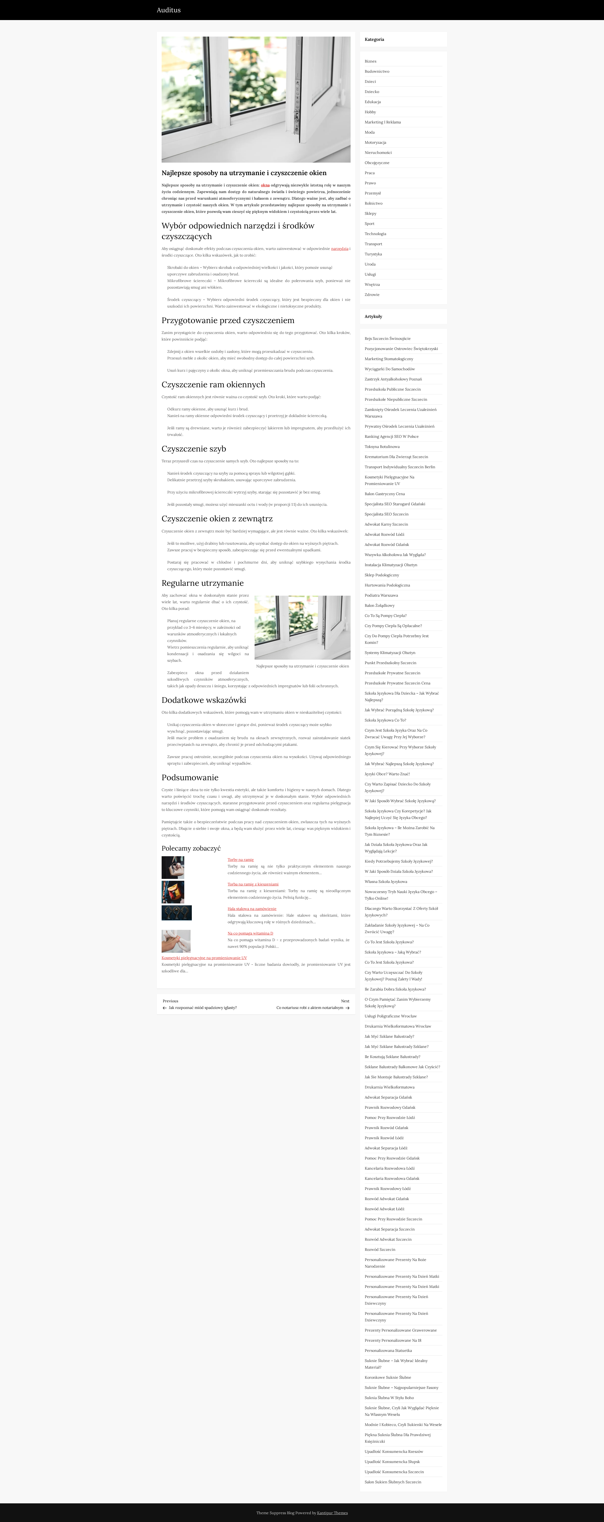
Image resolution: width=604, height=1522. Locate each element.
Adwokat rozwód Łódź (384, 534)
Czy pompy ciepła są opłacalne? (393, 625)
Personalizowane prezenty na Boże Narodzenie (395, 1263)
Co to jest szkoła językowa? (389, 942)
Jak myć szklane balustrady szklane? (397, 1046)
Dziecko (372, 91)
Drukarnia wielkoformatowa (390, 1087)
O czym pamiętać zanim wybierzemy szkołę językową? (398, 1002)
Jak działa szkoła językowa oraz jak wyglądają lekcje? (396, 847)
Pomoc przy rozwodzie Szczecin (393, 1219)
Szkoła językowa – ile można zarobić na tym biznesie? (400, 831)
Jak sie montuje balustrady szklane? (396, 1077)
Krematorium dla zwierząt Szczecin (396, 456)
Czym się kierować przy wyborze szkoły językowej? (400, 750)
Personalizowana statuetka (388, 1350)
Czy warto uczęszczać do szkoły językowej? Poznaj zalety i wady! (393, 975)
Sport (369, 223)
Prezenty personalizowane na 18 (393, 1340)
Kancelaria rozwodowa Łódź (390, 1168)
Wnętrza (372, 284)
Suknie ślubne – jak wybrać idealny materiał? (396, 1364)
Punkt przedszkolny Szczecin (390, 662)
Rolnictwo (373, 203)
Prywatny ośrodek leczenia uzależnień (400, 426)
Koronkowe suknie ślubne (388, 1377)
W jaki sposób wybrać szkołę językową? (400, 800)
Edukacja (373, 101)
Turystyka (373, 254)
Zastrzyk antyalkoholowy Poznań (393, 379)
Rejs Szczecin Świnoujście (388, 338)
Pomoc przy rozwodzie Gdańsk (392, 1158)
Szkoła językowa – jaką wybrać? (393, 952)
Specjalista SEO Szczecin (387, 514)
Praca (370, 172)
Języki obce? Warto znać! (387, 774)
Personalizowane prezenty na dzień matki (402, 1276)
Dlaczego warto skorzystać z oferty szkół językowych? (401, 911)
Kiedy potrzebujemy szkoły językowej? (399, 861)
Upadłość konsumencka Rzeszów (394, 1451)
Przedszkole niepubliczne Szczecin (396, 399)
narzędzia (339, 248)
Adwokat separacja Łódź (386, 1148)
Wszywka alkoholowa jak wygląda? (395, 554)
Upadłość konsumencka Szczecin (394, 1471)
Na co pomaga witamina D (250, 933)
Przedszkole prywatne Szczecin (392, 672)
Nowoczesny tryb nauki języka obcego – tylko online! (401, 895)
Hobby (370, 112)
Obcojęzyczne (377, 162)
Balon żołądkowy (379, 605)
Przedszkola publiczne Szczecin (393, 389)
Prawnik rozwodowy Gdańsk (390, 1107)
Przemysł (373, 193)
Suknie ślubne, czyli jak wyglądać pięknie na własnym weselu (402, 1411)
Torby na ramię (241, 859)
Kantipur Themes (332, 1512)
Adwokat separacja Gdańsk (388, 1097)
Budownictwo (377, 71)
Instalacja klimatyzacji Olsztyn (391, 564)
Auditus (169, 10)
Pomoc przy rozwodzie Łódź (390, 1117)
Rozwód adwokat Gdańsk (387, 1198)
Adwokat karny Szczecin (386, 524)
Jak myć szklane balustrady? (389, 1036)
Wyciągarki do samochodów (390, 369)
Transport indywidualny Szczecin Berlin (400, 466)
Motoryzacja (375, 142)
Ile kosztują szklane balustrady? (392, 1056)
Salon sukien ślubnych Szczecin (393, 1482)
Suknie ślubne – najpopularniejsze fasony (401, 1387)
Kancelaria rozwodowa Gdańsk (392, 1178)
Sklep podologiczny (382, 575)
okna (265, 185)
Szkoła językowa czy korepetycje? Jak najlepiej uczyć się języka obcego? (398, 814)
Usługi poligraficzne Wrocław (391, 1016)
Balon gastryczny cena (385, 493)
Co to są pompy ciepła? (386, 615)
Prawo (370, 183)
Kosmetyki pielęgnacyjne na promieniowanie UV (204, 957)
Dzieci (370, 81)
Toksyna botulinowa (382, 446)
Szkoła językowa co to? (385, 720)
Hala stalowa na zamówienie (252, 908)
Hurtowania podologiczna (387, 585)
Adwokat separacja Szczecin (390, 1229)
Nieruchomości (378, 152)
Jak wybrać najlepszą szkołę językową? (399, 763)
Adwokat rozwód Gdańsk (387, 544)
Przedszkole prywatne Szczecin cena (397, 683)
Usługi (370, 274)
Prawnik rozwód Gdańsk (386, 1127)
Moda (370, 132)
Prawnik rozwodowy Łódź (388, 1188)
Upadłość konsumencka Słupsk (392, 1461)
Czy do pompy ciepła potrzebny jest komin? (397, 639)
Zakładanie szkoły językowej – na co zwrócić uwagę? (397, 928)
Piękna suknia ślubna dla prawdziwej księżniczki (398, 1438)
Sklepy (370, 213)
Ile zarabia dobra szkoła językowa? (395, 989)
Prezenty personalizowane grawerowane (401, 1330)
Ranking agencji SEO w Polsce (392, 436)
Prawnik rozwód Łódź (384, 1137)
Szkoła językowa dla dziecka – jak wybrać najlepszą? (402, 696)
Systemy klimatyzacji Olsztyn (390, 652)
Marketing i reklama (383, 122)
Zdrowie (372, 294)
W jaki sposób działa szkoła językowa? (399, 871)
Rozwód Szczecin (380, 1249)
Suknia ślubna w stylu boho (389, 1397)
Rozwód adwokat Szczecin (388, 1239)
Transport (373, 243)
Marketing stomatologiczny (389, 358)
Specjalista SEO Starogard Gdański (395, 504)
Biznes (370, 61)
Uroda (370, 264)
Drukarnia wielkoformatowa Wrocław (398, 1026)
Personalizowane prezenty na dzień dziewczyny (396, 1300)
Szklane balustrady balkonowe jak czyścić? (402, 1066)
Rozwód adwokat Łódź (384, 1208)
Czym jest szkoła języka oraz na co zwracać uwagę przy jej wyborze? (396, 733)
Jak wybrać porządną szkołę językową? (399, 710)
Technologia (375, 233)
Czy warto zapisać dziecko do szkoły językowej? (398, 787)
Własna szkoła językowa (386, 881)
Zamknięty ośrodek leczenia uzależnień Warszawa (401, 412)
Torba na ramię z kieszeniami (253, 884)
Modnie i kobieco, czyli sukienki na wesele (403, 1424)
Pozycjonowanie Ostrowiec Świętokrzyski (401, 348)
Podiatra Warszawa (381, 595)
